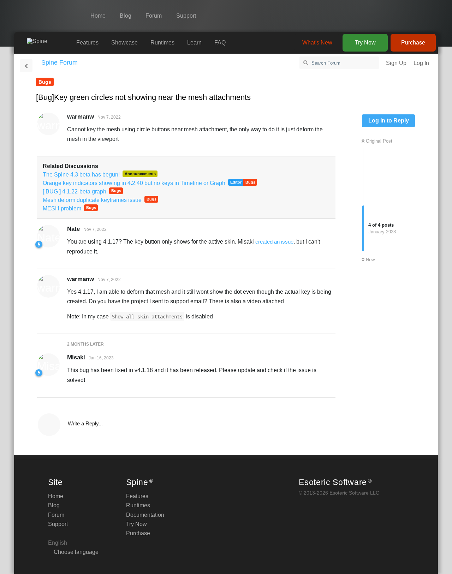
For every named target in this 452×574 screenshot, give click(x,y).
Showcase (124, 43)
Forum (153, 16)
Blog (125, 16)
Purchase (413, 43)
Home (98, 16)
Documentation (145, 515)
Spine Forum (59, 62)
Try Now (365, 43)
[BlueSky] (420, 16)
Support (186, 16)
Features (87, 43)
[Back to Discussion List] (26, 65)
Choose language (75, 552)
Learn (194, 43)
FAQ (220, 43)
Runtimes (162, 43)
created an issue (274, 242)
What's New (317, 43)
